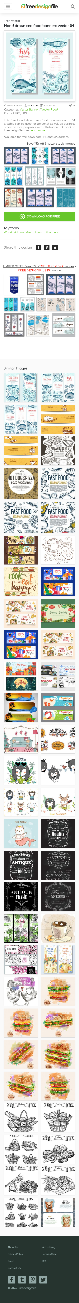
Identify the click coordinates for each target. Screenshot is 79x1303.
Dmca (11, 1261)
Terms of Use (49, 1254)
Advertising (48, 1247)
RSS (44, 1261)
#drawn (19, 232)
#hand (39, 232)
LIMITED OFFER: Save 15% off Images (38, 266)
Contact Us (14, 1268)
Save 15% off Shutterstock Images (50, 143)
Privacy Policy (15, 1254)
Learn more (37, 130)
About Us (13, 1247)
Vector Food (49, 109)
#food (8, 232)
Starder (34, 105)
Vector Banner (29, 109)
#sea (29, 232)
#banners (52, 232)
